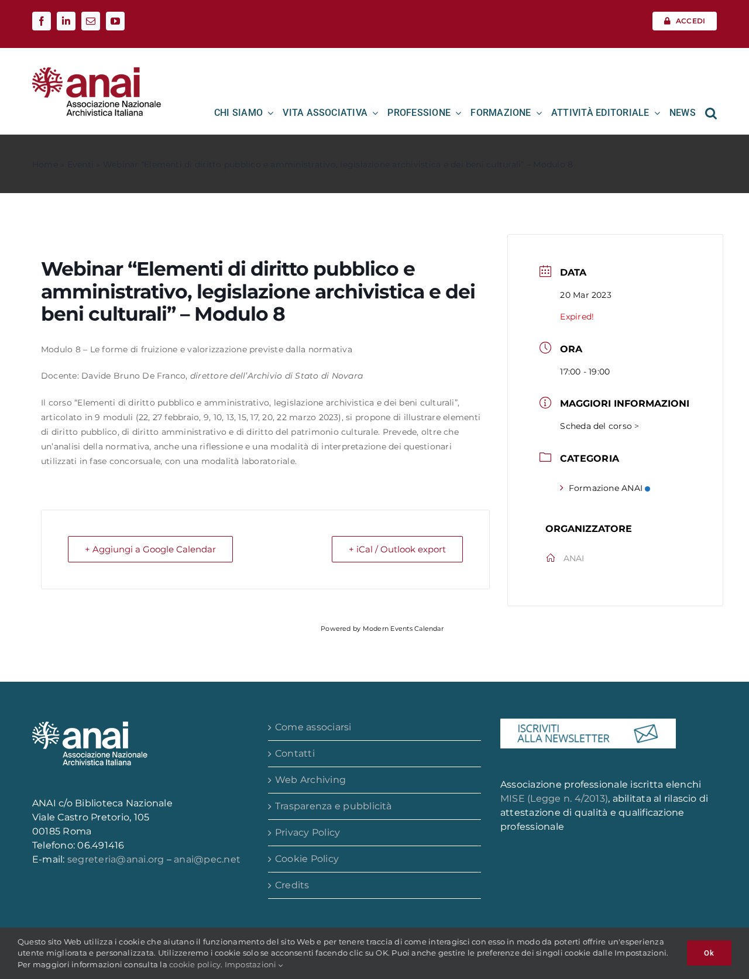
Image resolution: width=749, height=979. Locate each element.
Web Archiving (310, 779)
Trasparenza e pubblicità (333, 806)
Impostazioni (252, 964)
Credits (292, 885)
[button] (711, 113)
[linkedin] (66, 21)
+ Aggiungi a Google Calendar (150, 549)
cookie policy (195, 964)
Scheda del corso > (599, 426)
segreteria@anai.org (117, 859)
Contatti (295, 753)
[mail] (90, 21)
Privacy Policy (307, 832)
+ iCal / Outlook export (397, 549)
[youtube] (115, 21)
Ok (709, 953)
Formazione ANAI (606, 488)
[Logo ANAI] (96, 71)
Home (45, 164)
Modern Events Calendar (403, 628)
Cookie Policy (307, 858)
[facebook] (41, 21)
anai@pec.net (207, 859)
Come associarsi (313, 727)
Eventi (80, 164)
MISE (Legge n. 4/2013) (554, 798)
